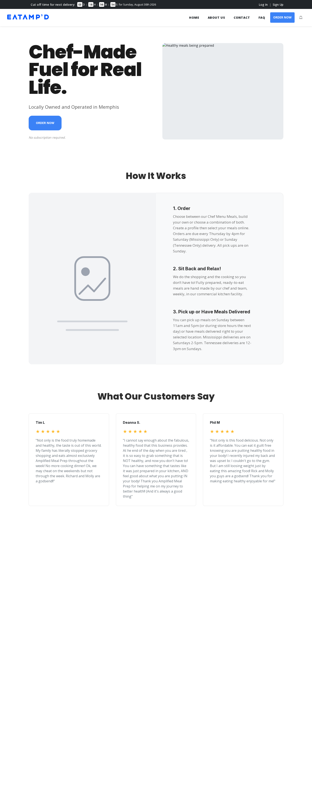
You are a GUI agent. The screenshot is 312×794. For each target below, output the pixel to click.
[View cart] (300, 17)
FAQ (262, 17)
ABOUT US (216, 17)
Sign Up (278, 5)
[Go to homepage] (28, 20)
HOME (194, 17)
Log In (263, 5)
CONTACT (242, 17)
